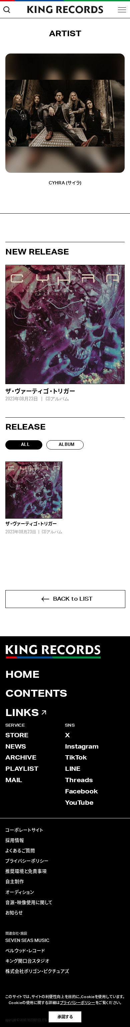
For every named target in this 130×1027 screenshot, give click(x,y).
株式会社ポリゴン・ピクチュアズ (37, 971)
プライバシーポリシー (27, 861)
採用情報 (14, 840)
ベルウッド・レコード (25, 951)
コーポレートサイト (24, 830)
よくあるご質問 (20, 851)
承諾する (65, 1017)
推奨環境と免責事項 (26, 871)
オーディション (19, 892)
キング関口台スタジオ (27, 961)
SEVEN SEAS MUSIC (27, 940)
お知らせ (14, 913)
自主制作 (14, 881)
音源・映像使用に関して (29, 902)
